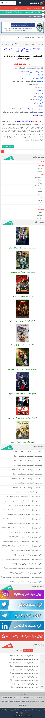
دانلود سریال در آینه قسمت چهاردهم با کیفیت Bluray (25, 514)
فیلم (33, 45)
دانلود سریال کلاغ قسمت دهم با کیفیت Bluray (27, 452)
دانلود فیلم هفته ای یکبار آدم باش (22, 442)
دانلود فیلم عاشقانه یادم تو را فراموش (22, 369)
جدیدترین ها (28, 650)
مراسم (41, 206)
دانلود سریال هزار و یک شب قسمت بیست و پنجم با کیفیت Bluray (21, 541)
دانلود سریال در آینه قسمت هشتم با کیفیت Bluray (26, 573)
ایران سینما (25, 701)
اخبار (42, 162)
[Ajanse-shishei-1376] (22, 269)
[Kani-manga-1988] (22, 293)
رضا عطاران (26, 109)
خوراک (21, 716)
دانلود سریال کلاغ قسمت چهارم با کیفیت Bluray (27, 479)
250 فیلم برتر (37, 177)
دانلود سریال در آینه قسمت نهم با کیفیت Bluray (27, 555)
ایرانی (39, 45)
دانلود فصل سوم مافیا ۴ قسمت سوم (22, 394)
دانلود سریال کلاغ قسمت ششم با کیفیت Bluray (27, 470)
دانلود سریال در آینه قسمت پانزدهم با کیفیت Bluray (25, 506)
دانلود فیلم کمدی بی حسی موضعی (22, 321)
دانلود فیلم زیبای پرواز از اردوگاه (22, 345)
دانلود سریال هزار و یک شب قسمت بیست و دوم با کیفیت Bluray (21, 577)
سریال (41, 165)
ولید (15, 716)
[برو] (2, 3)
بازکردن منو (20, 3)
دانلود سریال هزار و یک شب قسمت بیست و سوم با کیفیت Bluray (21, 559)
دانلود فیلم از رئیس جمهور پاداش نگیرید (22, 418)
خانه (39, 16)
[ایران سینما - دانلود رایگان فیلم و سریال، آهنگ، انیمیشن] (37, 5)
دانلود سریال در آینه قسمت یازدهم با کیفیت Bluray (25, 537)
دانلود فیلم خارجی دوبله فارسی (23, 697)
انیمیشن (39, 180)
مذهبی (41, 197)
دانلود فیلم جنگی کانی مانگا (22, 297)
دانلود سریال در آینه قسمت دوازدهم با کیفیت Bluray (25, 532)
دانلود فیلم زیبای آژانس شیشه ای (22, 272)
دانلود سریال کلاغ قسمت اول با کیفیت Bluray (27, 492)
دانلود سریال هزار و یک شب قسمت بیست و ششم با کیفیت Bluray (21, 528)
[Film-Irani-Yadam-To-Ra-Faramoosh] (22, 366)
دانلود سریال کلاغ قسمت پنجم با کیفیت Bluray (27, 474)
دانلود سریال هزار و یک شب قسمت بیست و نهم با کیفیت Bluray (21, 501)
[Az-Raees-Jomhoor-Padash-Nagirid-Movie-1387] (22, 415)
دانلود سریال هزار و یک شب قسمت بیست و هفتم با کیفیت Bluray (21, 519)
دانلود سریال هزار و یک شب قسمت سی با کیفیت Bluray (24, 497)
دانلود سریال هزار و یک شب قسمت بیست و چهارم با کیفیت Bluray (21, 546)
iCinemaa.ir (38, 697)
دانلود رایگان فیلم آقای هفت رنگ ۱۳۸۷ (29, 37)
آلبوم (40, 212)
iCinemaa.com (35, 701)
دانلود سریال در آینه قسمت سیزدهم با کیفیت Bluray (25, 523)
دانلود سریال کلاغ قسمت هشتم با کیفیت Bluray (27, 461)
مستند (40, 191)
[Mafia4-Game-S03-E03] (22, 390)
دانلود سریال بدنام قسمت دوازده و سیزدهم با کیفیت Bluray (23, 568)
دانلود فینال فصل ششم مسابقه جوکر (22, 248)
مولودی (40, 203)
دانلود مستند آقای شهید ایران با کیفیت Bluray (27, 564)
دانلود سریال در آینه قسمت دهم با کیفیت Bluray (26, 550)
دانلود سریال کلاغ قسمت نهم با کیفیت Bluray (28, 456)
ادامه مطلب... (8, 146)
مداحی (40, 200)
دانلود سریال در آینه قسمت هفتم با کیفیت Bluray (26, 582)
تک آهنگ (39, 215)
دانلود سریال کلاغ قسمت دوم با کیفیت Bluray (27, 488)
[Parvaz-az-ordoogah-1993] (22, 342)
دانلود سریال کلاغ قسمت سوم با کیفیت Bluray (27, 483)
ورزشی (40, 194)
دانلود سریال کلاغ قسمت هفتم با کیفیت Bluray (27, 465)
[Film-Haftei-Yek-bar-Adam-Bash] (22, 439)
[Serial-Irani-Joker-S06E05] (22, 245)
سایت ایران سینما (15, 701)
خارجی (40, 171)
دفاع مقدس (36, 186)
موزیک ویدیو (38, 218)
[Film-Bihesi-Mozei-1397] (22, 318)
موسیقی (41, 209)
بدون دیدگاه (6, 45)
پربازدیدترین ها (17, 650)
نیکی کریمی (37, 115)
